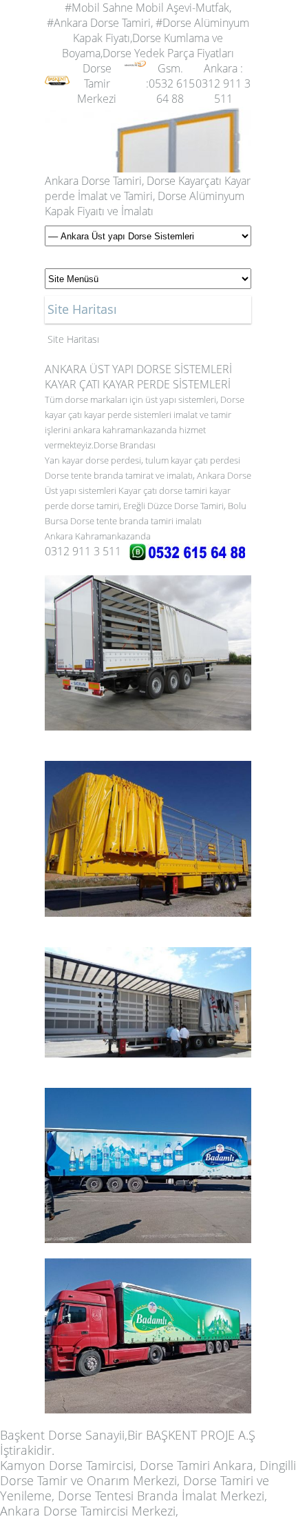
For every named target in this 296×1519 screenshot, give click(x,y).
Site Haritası (73, 339)
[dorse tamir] (57, 68)
